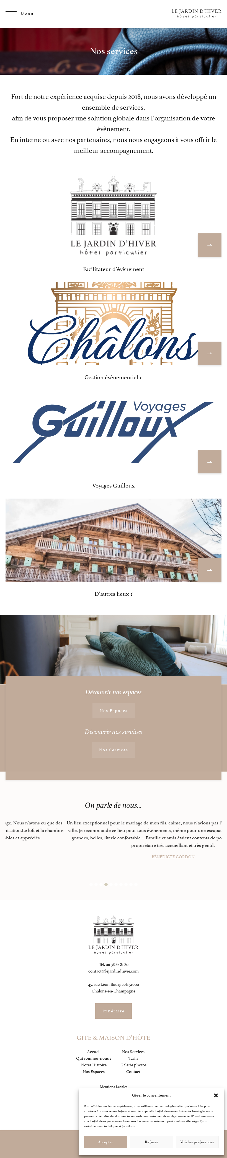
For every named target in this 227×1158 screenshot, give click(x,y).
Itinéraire (113, 1011)
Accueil (93, 1051)
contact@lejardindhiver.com (113, 971)
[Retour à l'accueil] (196, 14)
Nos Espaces (114, 710)
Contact (133, 1071)
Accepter (105, 1142)
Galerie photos (133, 1064)
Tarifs (133, 1058)
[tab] (91, 884)
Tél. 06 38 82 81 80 (113, 964)
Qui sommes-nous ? (93, 1058)
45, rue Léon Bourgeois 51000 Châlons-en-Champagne (113, 988)
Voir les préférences (197, 1142)
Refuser (151, 1142)
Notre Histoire (94, 1064)
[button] (216, 1095)
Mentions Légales (113, 1087)
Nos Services (113, 749)
